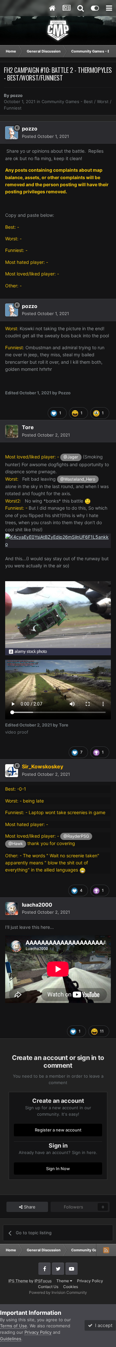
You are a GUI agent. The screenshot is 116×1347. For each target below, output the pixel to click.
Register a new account (58, 1129)
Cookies (70, 1286)
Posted (45, 136)
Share (29, 1206)
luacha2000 (37, 904)
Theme (63, 1280)
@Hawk (15, 843)
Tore (28, 427)
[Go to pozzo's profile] (11, 132)
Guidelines (10, 1338)
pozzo (16, 95)
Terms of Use (13, 1325)
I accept (102, 1325)
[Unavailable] (58, 618)
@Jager (70, 457)
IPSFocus (43, 1280)
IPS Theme (18, 1280)
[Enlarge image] (58, 540)
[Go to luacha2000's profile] (11, 908)
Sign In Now (58, 1168)
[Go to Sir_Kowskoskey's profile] (11, 770)
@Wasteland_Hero (77, 479)
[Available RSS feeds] (106, 1250)
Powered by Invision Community (58, 1292)
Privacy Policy (90, 1280)
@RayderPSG (76, 836)
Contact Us (48, 1286)
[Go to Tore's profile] (11, 431)
